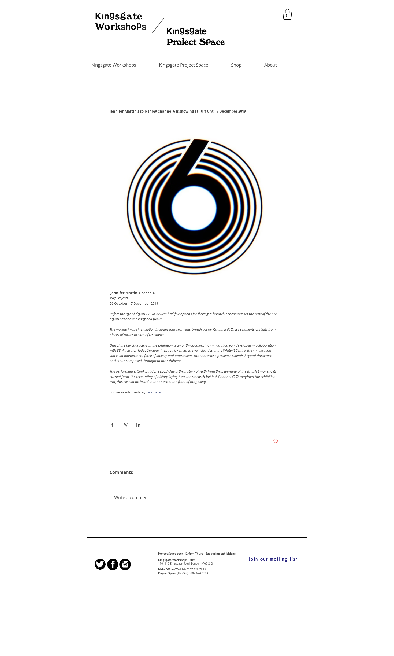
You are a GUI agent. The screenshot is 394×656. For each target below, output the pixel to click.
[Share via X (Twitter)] (125, 424)
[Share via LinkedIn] (138, 424)
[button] (287, 14)
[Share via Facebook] (112, 424)
